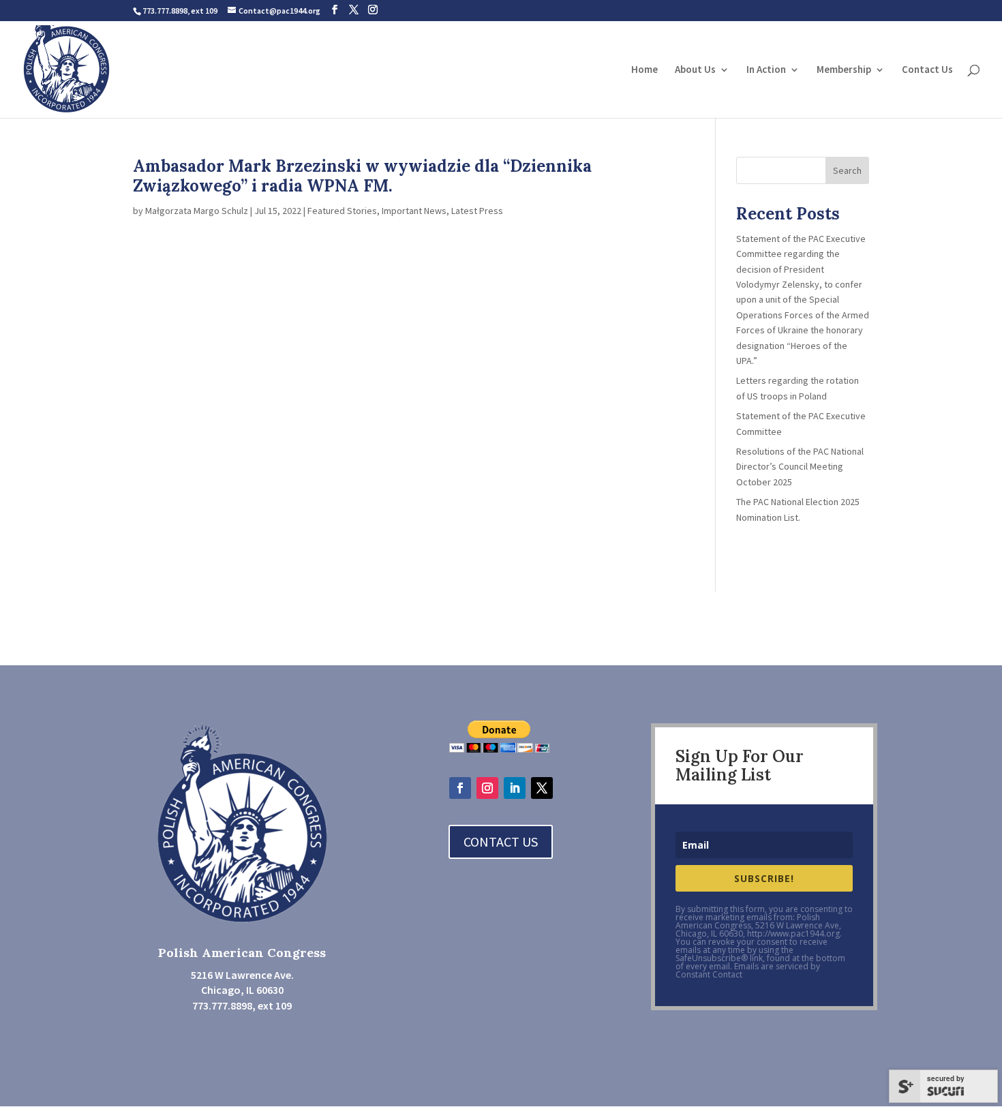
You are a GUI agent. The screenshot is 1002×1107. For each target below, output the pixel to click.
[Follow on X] (542, 788)
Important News (414, 210)
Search (847, 170)
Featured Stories (342, 210)
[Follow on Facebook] (460, 788)
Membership (844, 70)
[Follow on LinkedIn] (515, 788)
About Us (695, 70)
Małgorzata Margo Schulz (196, 210)
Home (644, 70)
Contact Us (927, 70)
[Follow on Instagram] (487, 788)
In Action (766, 70)
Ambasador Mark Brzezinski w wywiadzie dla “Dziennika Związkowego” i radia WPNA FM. (362, 175)
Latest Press (477, 210)
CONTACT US (501, 841)
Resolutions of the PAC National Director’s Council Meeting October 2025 (801, 466)
